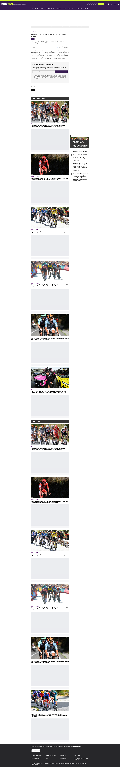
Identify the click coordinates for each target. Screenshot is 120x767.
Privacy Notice (37, 76)
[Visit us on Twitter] (90, 4)
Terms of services (48, 75)
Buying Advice (71, 8)
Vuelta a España (59, 26)
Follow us (59, 47)
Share (34, 47)
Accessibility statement (36, 758)
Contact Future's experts (51, 755)
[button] (116, 4)
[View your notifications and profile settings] (111, 4)
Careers (47, 758)
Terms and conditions (36, 755)
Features (79, 8)
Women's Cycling (50, 8)
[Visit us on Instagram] (92, 4)
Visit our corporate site (76, 746)
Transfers (69, 26)
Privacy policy (63, 755)
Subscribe (101, 4)
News (36, 8)
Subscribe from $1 (78, 26)
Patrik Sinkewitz (48, 31)
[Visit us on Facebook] (88, 4)
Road (33, 90)
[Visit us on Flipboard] (96, 4)
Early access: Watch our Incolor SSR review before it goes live (80, 150)
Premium (59, 8)
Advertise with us (63, 758)
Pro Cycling (33, 31)
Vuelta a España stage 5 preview (46, 26)
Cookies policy (77, 755)
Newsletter (66, 47)
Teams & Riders (40, 31)
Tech (64, 8)
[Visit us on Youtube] (94, 4)
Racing (42, 8)
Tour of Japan (39, 38)
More (85, 8)
